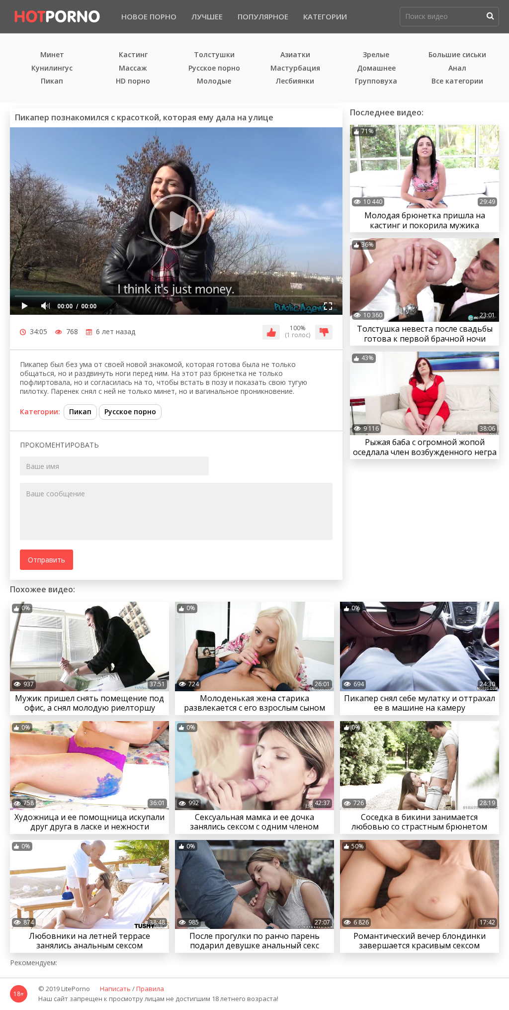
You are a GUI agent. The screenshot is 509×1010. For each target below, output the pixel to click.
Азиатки (295, 55)
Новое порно (148, 16)
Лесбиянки (295, 81)
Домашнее (376, 68)
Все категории (457, 81)
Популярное (263, 16)
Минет (52, 55)
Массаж (133, 68)
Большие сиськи (457, 55)
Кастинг (133, 55)
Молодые (214, 81)
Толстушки (214, 55)
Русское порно (214, 68)
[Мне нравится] (271, 332)
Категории (325, 16)
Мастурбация (295, 68)
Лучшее (207, 16)
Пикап (52, 81)
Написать (115, 989)
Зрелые (376, 55)
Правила (150, 989)
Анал (457, 68)
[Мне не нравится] (324, 332)
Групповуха (376, 81)
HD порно (133, 81)
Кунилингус (52, 68)
